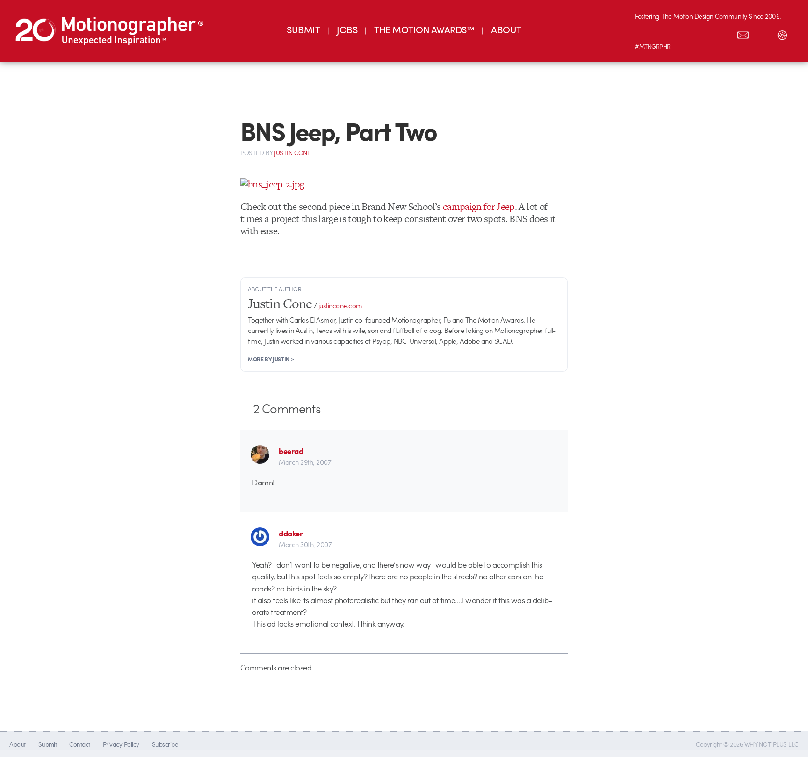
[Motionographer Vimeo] (684, 33)
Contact (79, 744)
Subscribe (165, 744)
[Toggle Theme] (782, 33)
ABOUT (506, 29)
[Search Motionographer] (762, 33)
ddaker (291, 533)
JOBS (347, 29)
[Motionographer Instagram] (644, 33)
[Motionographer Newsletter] (743, 33)
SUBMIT (303, 29)
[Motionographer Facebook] (703, 33)
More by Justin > (271, 359)
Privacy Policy (121, 744)
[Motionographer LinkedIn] (664, 33)
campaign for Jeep (479, 206)
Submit (47, 744)
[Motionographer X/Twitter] (723, 33)
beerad (291, 450)
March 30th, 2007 (305, 544)
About (17, 744)
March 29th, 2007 (305, 462)
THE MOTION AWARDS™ (424, 29)
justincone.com (340, 305)
